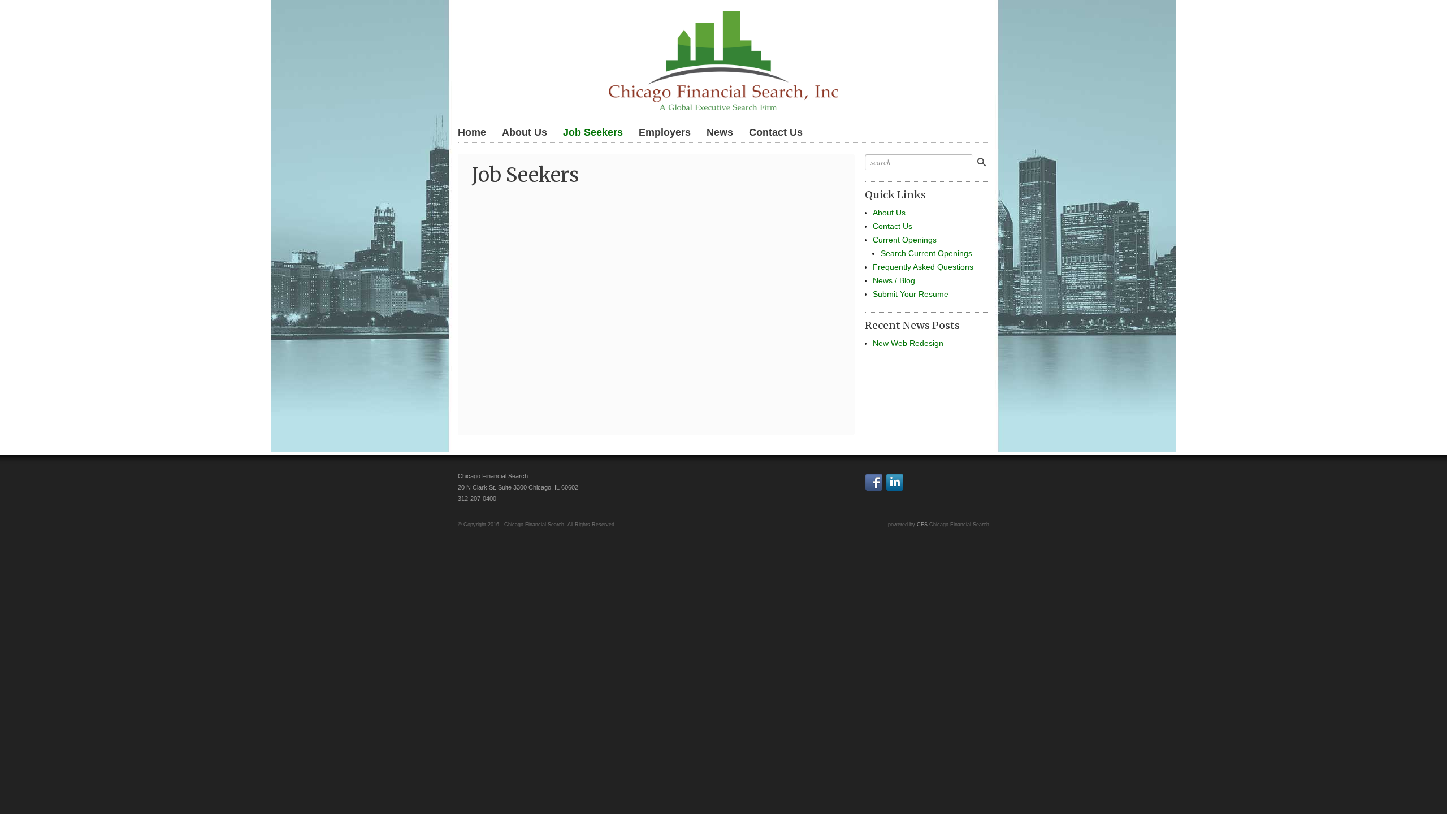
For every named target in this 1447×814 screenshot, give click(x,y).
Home (472, 132)
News (720, 132)
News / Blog (894, 280)
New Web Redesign (908, 343)
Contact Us (776, 132)
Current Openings (905, 239)
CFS (922, 524)
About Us (524, 132)
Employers (665, 132)
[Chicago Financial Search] (723, 59)
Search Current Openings (926, 253)
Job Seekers (593, 132)
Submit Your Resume (910, 293)
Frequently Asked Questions (923, 266)
